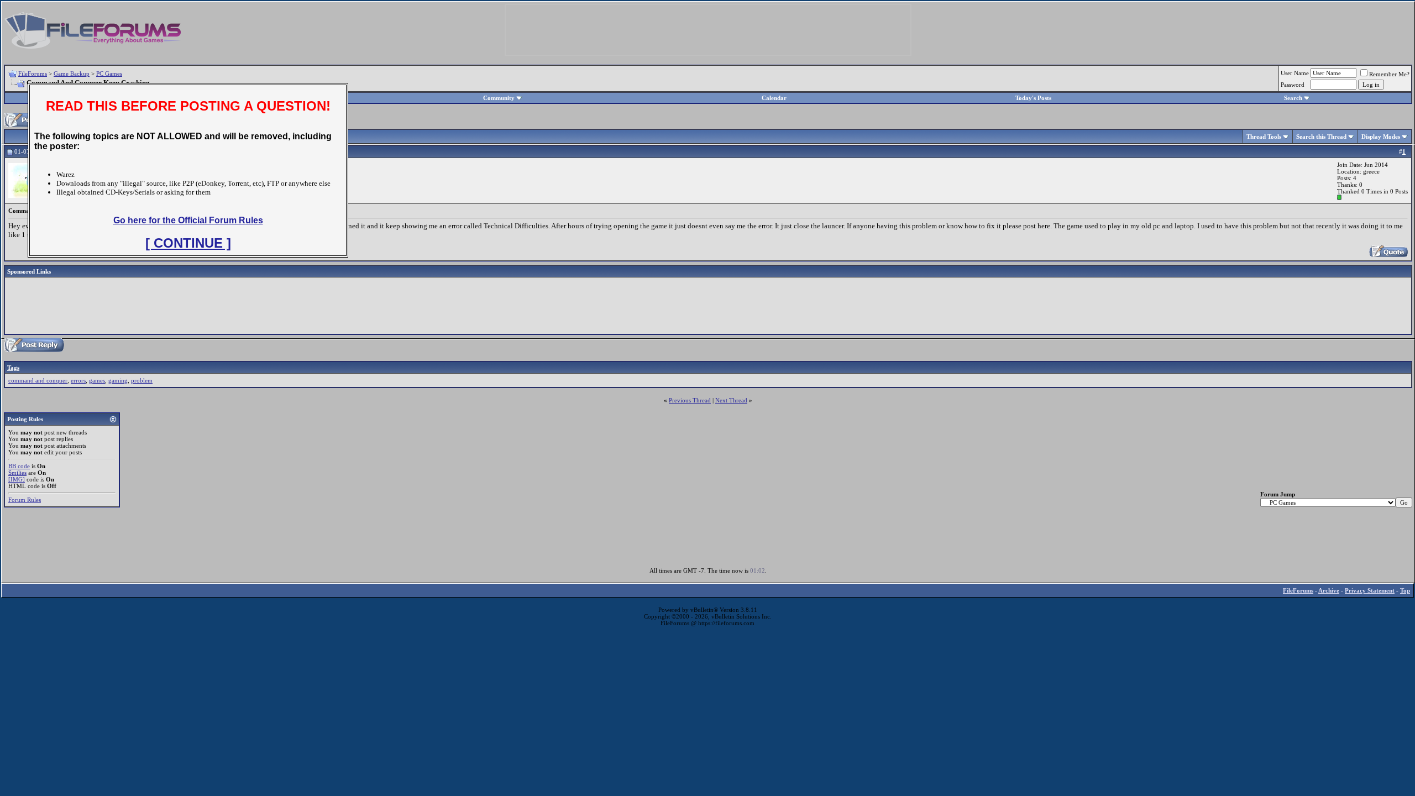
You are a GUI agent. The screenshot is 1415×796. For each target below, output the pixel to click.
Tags (13, 367)
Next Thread (731, 400)
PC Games (109, 73)
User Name (1295, 73)
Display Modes (1380, 136)
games (97, 380)
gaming (118, 380)
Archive (1328, 590)
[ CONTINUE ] (188, 242)
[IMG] (16, 479)
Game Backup (72, 73)
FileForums (32, 73)
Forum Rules (24, 499)
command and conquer (37, 380)
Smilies (17, 472)
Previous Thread (690, 400)
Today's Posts (1033, 98)
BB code (19, 466)
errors (78, 380)
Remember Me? (1389, 74)
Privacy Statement (1370, 590)
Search (1293, 98)
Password (1292, 84)
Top (1405, 590)
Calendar (774, 98)
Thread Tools (1263, 136)
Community (499, 98)
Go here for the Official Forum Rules (188, 220)
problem (142, 380)
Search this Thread (1321, 136)
